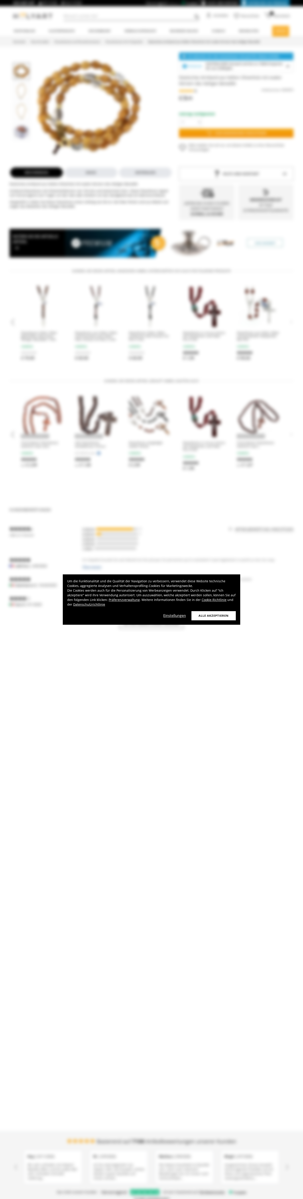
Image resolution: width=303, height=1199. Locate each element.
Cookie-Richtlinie (214, 600)
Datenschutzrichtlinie (89, 604)
